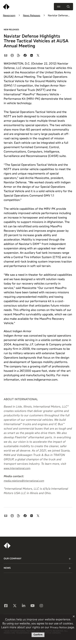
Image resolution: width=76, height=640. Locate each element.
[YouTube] (32, 606)
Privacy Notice (58, 627)
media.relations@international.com (24, 481)
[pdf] (18, 55)
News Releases (31, 15)
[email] (5, 55)
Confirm (38, 635)
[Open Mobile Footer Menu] (69, 558)
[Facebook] (6, 606)
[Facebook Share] (25, 55)
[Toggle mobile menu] (58, 6)
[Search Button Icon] (68, 6)
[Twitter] (15, 606)
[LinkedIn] (23, 606)
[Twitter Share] (38, 55)
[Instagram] (41, 606)
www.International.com (17, 468)
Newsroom (9, 15)
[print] (12, 55)
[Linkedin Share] (31, 55)
